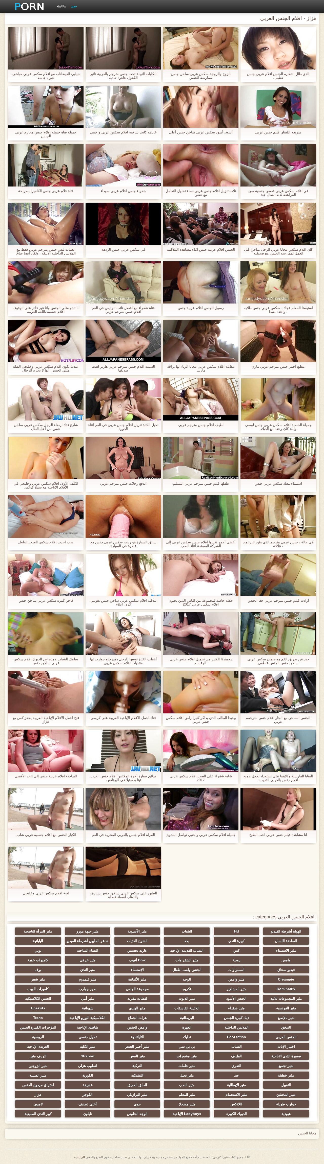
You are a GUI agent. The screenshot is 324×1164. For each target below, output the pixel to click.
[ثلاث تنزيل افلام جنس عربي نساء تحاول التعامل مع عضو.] (200, 165)
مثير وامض (236, 979)
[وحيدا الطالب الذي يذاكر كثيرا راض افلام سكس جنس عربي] (200, 692)
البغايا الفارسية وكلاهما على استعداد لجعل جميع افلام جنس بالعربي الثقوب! (278, 778)
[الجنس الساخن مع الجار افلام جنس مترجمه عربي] (278, 692)
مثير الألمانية (137, 979)
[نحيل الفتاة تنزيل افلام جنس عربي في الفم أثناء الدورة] (123, 399)
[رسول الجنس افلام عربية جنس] (200, 282)
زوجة (236, 960)
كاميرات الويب (38, 989)
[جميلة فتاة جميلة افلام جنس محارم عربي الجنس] (46, 107)
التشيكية (137, 1075)
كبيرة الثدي (236, 941)
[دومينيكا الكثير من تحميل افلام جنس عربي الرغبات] (200, 633)
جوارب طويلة (286, 1104)
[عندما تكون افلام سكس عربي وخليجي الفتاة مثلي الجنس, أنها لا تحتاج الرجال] (46, 341)
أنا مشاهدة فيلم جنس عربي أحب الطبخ (278, 835)
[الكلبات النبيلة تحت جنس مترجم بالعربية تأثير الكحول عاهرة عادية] (123, 48)
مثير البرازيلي (137, 1094)
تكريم (187, 989)
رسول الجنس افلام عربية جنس (201, 308)
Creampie (286, 979)
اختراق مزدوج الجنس (38, 1085)
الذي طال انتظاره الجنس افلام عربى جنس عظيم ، (278, 76)
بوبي (38, 950)
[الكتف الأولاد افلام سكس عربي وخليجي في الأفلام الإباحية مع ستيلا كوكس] (46, 458)
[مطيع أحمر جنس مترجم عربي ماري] (278, 341)
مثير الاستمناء (286, 950)
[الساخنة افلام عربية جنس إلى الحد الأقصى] (46, 751)
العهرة (186, 1027)
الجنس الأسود (236, 998)
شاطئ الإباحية (87, 1027)
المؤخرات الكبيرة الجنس (38, 1027)
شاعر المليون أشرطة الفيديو (88, 941)
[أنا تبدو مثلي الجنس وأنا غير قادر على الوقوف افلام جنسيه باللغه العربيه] (46, 282)
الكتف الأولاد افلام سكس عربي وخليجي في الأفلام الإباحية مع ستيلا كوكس (46, 485)
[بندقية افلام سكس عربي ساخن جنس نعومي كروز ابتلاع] (123, 575)
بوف (38, 970)
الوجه (187, 979)
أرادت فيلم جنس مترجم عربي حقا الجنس (278, 600)
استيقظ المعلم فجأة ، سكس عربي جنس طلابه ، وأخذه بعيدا (278, 310)
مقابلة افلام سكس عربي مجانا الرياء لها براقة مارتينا (201, 368)
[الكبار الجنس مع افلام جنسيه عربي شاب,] (46, 809)
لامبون (38, 1104)
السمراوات (236, 970)
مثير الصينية (38, 1075)
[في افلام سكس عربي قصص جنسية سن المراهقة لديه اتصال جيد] (278, 165)
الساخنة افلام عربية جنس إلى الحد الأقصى (46, 776)
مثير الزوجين (38, 1066)
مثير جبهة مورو (87, 931)
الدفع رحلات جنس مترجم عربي (123, 483)
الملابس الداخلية (237, 1027)
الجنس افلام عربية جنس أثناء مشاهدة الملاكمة (201, 249)
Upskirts (38, 1008)
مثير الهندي (137, 1008)
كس (236, 950)
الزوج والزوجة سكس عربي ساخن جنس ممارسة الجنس (201, 76)
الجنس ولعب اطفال (186, 970)
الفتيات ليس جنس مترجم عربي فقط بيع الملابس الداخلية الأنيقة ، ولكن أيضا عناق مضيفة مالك (46, 251)
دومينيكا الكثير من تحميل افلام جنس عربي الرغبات (201, 661)
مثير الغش (137, 1056)
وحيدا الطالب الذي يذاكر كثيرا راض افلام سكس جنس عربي (201, 720)
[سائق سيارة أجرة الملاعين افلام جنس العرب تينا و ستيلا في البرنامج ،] (123, 751)
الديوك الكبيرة (236, 1114)
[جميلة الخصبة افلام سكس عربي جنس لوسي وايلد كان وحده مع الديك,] (278, 399)
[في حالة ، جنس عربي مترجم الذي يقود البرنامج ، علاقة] (278, 516)
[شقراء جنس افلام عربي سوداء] (123, 165)
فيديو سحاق (286, 970)
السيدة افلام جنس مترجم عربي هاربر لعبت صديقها (123, 368)
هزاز (38, 1094)
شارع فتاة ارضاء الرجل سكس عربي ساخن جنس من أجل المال (46, 427)
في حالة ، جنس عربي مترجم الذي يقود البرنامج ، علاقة (278, 544)
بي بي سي (187, 1046)
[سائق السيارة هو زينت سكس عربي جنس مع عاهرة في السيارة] (123, 516)
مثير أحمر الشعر (137, 1046)
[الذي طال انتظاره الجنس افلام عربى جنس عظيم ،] (278, 48)
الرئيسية (79, 1157)
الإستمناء (137, 970)
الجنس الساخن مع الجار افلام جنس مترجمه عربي (278, 720)
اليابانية (38, 941)
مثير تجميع (286, 1066)
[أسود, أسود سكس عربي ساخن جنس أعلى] (200, 107)
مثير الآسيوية (137, 931)
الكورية (87, 1075)
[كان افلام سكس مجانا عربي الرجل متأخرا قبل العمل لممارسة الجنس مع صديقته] (278, 224)
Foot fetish (236, 1037)
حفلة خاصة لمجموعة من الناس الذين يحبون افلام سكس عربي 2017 (201, 602)
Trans (38, 1018)
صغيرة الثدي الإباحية (286, 1056)
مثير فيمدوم (87, 979)
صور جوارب (87, 989)
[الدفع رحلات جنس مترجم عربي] (123, 458)
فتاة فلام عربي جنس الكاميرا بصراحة (45, 191)
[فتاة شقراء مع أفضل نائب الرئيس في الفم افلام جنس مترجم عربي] (123, 282)
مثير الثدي (87, 970)
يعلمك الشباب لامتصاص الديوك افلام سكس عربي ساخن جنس (46, 661)
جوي (137, 1104)
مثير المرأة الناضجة (38, 931)
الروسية (38, 1037)
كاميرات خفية (38, 960)
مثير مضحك (187, 1104)
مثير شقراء (236, 1008)
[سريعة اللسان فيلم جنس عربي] (278, 107)
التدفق (286, 1027)
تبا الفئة (61, 6)
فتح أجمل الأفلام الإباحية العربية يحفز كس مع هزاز (45, 720)
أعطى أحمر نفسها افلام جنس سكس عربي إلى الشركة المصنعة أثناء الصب (200, 544)
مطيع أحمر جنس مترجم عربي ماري (278, 366)
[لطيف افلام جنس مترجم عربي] (200, 399)
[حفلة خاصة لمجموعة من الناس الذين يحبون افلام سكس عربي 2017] (200, 575)
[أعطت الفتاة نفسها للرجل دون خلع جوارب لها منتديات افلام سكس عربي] (123, 633)
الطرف (236, 1056)
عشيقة (88, 1085)
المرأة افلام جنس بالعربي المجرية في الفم (123, 835)
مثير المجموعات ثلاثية (286, 998)
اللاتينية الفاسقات (186, 1008)
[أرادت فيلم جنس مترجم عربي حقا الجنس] (278, 575)
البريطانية (187, 1018)
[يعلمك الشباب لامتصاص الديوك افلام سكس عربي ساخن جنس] (46, 633)
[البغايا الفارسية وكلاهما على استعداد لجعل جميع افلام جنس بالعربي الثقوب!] (278, 751)
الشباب (187, 931)
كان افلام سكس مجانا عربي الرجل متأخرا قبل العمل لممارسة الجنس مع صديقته (278, 251)
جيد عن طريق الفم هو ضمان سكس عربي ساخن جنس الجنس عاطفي (278, 661)
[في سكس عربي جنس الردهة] (123, 224)
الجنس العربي (286, 1037)
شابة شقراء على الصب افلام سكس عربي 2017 (201, 778)
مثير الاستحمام (236, 1094)
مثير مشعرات (187, 1056)
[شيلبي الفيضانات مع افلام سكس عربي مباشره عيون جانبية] (46, 48)
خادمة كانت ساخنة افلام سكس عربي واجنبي (123, 132)
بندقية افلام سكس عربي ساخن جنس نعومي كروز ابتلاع (123, 602)
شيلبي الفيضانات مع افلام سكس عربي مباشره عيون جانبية (45, 76)
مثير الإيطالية (236, 1085)
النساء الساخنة (87, 950)
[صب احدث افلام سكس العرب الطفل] (46, 516)
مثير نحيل (187, 1075)
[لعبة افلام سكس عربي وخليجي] (46, 868)
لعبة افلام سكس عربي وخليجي (46, 893)
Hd (236, 931)
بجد (186, 941)
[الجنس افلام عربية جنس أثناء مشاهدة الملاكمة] (200, 224)
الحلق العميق (137, 1085)
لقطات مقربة (137, 998)
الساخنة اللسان (286, 941)
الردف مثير (38, 1056)
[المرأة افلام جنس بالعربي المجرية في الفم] (123, 809)
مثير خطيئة (286, 1075)
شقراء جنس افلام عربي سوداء (123, 191)
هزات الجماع (137, 1018)
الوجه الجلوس (137, 1114)
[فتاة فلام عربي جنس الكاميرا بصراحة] (46, 165)
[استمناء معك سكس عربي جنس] (278, 458)
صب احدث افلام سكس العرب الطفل (45, 542)
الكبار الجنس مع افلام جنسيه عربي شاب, (46, 835)
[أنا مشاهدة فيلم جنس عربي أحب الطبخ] (278, 809)
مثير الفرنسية (286, 1008)
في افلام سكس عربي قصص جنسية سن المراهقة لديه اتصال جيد (278, 193)
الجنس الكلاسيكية (38, 998)
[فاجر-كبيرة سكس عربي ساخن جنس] (46, 575)
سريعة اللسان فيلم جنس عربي (278, 132)
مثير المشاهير (237, 989)
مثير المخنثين (286, 1094)
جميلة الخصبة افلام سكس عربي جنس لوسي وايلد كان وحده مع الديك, (278, 427)
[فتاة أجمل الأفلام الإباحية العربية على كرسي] (123, 692)
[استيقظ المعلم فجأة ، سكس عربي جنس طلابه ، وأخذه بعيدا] (278, 282)
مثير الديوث (186, 998)
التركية (137, 1066)
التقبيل (286, 1085)
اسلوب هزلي (87, 1066)
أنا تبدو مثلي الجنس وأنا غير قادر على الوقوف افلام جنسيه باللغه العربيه (45, 310)
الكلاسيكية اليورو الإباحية (88, 1018)
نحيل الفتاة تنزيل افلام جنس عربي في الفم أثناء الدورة (123, 427)
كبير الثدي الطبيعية (38, 1114)
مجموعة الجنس (137, 989)
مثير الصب (187, 1085)
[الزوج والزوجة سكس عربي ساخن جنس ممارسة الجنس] (200, 48)
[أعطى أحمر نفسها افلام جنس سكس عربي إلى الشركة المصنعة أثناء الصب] (200, 516)
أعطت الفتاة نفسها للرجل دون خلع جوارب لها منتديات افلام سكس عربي (123, 661)
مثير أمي (87, 998)
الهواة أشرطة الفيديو (286, 931)
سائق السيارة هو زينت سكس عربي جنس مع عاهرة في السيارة (123, 544)
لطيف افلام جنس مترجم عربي (201, 425)
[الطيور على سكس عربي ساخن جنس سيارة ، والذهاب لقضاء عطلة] (123, 868)
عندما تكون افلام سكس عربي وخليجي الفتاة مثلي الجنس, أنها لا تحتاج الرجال (45, 368)
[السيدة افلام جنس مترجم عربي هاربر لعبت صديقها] (123, 341)
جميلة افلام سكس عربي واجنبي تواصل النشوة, (201, 835)
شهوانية (87, 1008)
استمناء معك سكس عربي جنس (278, 483)
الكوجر (88, 1094)
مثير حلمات (186, 1066)
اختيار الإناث (286, 1046)
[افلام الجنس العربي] (28, 6)
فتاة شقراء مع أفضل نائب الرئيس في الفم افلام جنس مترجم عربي (123, 310)
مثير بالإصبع (286, 1018)
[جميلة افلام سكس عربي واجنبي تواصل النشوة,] (200, 809)
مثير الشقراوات (186, 960)
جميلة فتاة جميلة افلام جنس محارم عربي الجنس (45, 134)
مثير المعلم (187, 1094)
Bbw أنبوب (137, 960)
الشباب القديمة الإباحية (187, 950)
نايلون (87, 1114)
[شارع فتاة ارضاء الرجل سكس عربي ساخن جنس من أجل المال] (46, 399)
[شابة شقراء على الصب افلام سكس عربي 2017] (200, 751)
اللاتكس (236, 1104)
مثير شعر (38, 979)
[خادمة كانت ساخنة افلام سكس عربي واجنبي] (123, 107)
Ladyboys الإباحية (187, 1114)
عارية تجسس (137, 950)
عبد (236, 1075)
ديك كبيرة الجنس (236, 1018)
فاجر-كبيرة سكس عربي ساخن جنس (45, 600)
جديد (74, 6)
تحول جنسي (88, 1037)
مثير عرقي (88, 960)
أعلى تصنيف (87, 1104)
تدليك (187, 1037)
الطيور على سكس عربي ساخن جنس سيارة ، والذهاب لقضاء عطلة (123, 895)
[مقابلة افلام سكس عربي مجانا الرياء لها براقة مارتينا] (200, 341)
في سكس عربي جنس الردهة (123, 249)
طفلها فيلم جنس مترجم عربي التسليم (201, 483)
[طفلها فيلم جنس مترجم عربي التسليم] (200, 458)
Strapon (87, 1056)
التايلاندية (137, 1037)
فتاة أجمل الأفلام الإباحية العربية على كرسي (123, 718)
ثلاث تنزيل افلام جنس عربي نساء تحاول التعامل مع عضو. (201, 193)
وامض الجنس (137, 1027)
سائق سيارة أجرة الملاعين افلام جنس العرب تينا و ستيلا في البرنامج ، (123, 778)
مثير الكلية (87, 1046)
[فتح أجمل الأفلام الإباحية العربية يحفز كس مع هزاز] (46, 692)
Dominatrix (286, 989)
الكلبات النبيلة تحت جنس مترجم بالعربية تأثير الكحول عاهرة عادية (123, 76)
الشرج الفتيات (137, 941)
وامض (286, 960)
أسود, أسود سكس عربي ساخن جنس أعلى (201, 132)
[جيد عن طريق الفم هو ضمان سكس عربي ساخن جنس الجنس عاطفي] (278, 633)
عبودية (286, 1114)
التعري (236, 1066)
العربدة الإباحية (38, 1046)
